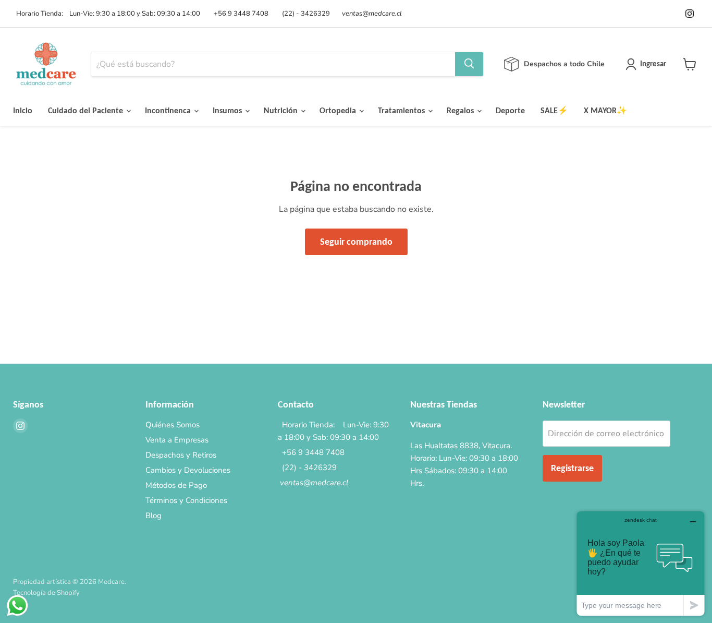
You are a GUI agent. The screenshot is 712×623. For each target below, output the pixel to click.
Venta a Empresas (176, 440)
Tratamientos (402, 110)
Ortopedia (339, 110)
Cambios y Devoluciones (187, 470)
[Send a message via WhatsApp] (17, 605)
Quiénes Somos (172, 425)
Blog (153, 515)
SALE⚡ (554, 110)
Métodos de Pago (176, 485)
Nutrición (282, 110)
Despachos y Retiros (180, 455)
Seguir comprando (356, 241)
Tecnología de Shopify (46, 592)
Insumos (228, 110)
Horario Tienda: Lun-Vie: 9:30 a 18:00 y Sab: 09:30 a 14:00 (106, 14)
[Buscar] (469, 64)
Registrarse (572, 468)
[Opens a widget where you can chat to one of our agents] (640, 563)
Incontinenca (169, 110)
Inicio (22, 110)
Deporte (510, 110)
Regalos (461, 110)
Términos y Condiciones (186, 500)
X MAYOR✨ (605, 110)
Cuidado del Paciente (86, 110)
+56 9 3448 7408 (239, 14)
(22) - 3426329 (304, 14)
